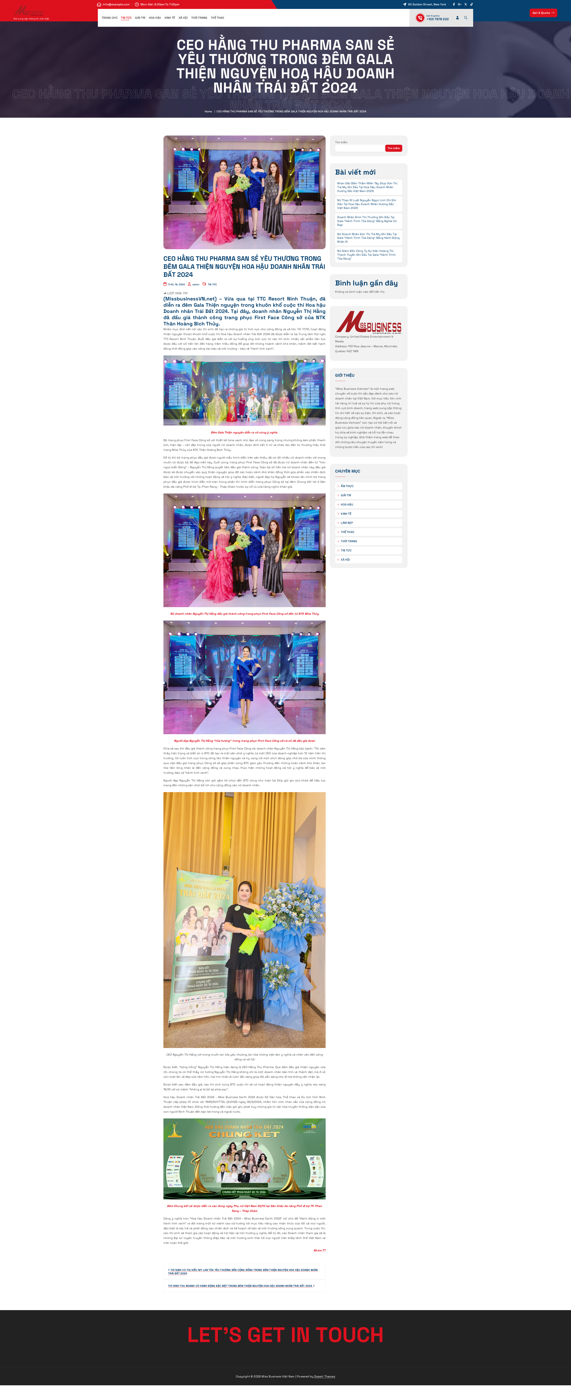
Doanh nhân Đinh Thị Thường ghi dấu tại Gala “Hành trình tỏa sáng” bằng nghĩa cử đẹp (367, 221)
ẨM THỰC (347, 486)
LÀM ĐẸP (347, 523)
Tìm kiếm (341, 142)
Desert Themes (324, 1376)
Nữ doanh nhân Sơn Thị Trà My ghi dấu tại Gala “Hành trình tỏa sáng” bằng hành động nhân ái (368, 238)
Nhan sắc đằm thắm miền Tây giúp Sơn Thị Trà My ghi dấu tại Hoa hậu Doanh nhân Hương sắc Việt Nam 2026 (367, 187)
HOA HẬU (155, 18)
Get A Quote (542, 13)
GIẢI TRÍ (140, 18)
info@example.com (116, 4)
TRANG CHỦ (109, 18)
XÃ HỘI (183, 18)
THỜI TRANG (199, 18)
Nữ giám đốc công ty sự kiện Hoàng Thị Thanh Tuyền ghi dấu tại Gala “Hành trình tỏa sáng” (366, 254)
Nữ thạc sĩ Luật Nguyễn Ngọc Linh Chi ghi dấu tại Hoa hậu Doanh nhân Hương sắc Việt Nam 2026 (366, 204)
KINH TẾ (170, 18)
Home (208, 111)
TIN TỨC (126, 18)
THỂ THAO (217, 18)
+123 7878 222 (437, 19)
